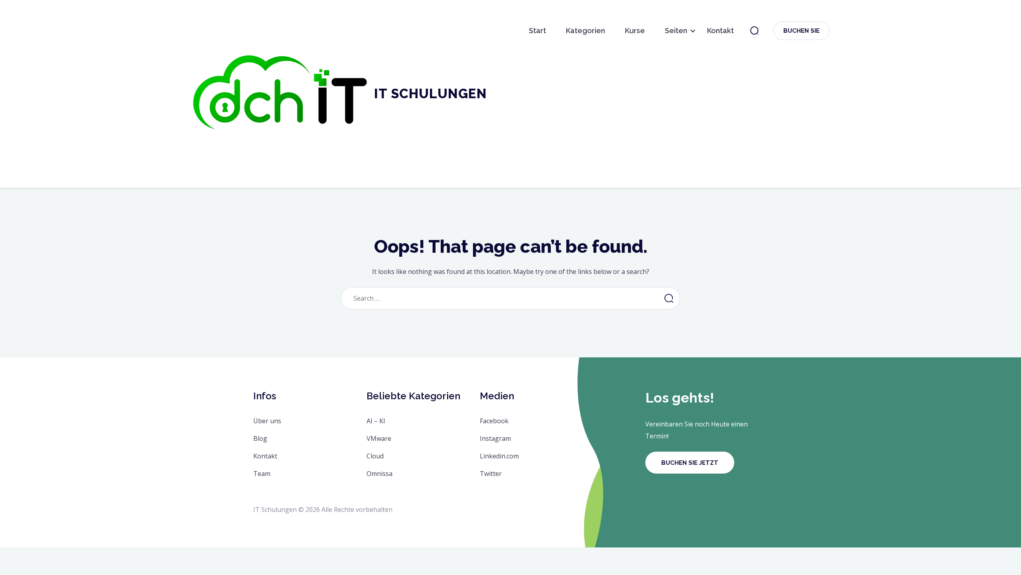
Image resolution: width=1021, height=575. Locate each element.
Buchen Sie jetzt (689, 462)
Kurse (635, 30)
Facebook (494, 420)
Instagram (495, 438)
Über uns (267, 420)
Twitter (491, 473)
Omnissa (379, 473)
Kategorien (585, 30)
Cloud (375, 456)
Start (537, 30)
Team (261, 473)
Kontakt (720, 30)
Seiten (676, 30)
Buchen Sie (801, 30)
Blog (260, 438)
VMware (379, 438)
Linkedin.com (499, 456)
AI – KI (376, 420)
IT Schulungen (430, 93)
